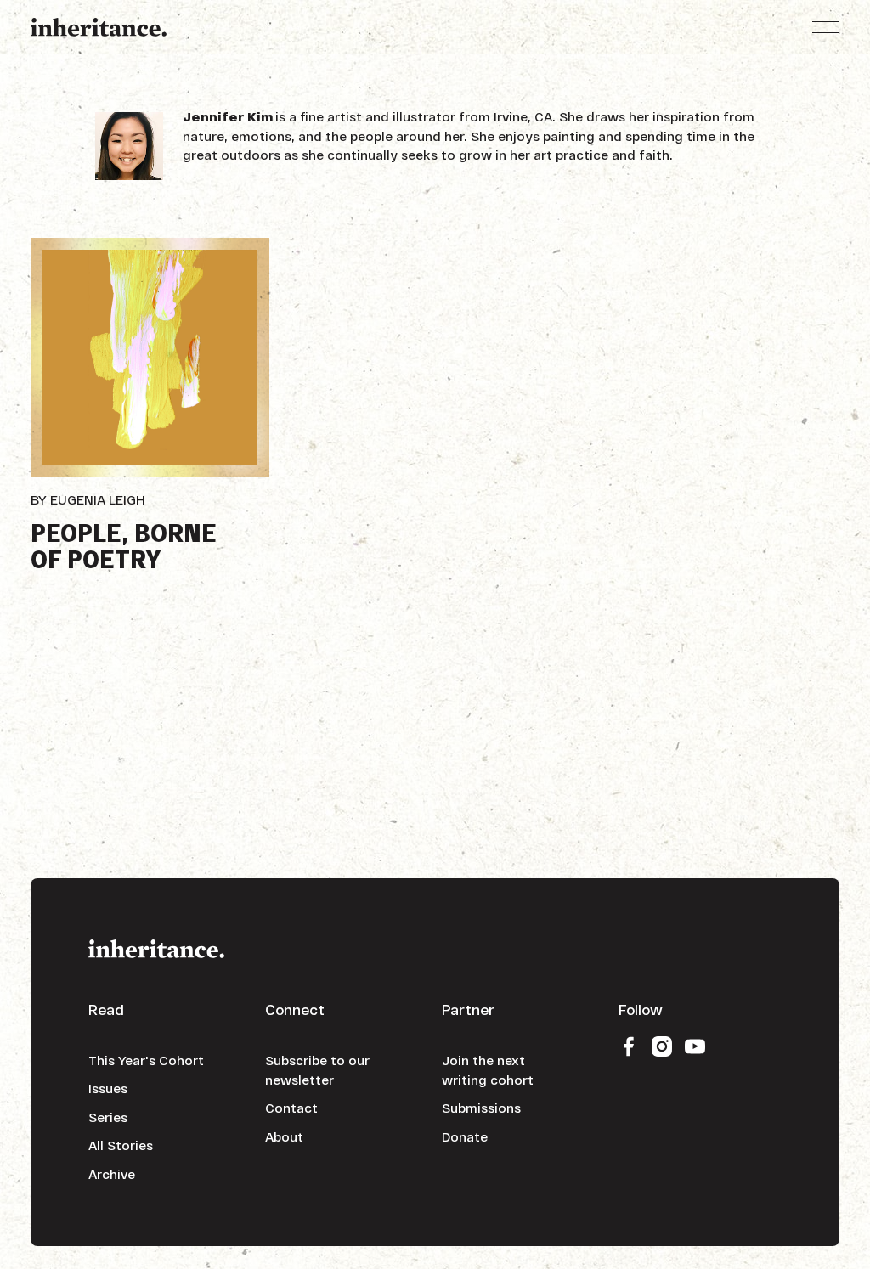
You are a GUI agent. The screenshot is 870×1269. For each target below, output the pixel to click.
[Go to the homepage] (156, 947)
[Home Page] (99, 27)
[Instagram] (662, 1046)
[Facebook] (629, 1046)
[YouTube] (695, 1046)
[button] (825, 27)
